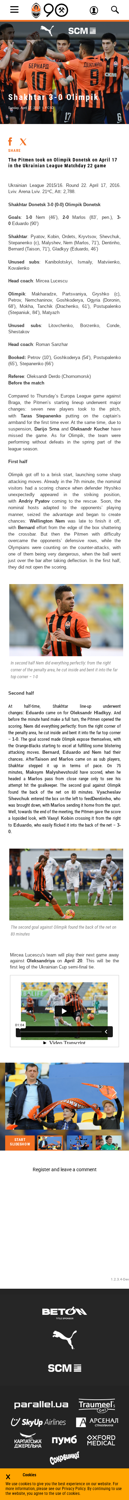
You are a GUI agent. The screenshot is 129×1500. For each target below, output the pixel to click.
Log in (96, 11)
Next (114, 1093)
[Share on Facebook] (10, 138)
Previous (14, 1093)
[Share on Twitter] (23, 140)
